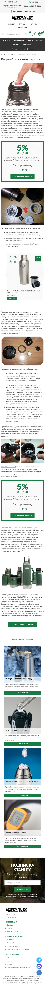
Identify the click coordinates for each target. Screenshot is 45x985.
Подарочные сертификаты (22, 49)
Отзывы (34, 24)
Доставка (10, 925)
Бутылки (16, 44)
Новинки (10, 961)
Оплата (9, 928)
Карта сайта (11, 943)
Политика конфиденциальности (18, 967)
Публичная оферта (13, 946)
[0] (40, 34)
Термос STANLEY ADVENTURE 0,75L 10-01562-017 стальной (24, 292)
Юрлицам (22, 24)
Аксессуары (27, 44)
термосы (13, 109)
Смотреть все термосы (22, 176)
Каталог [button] (11, 24)
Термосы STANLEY (8, 467)
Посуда (39, 40)
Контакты (22, 28)
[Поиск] (3, 34)
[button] (11, 7)
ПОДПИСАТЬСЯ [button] (23, 890)
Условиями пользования (27, 896)
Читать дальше (22, 692)
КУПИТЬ (12, 298)
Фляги (30, 40)
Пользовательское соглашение (18, 949)
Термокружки (19, 40)
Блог (8, 958)
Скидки (9, 964)
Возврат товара (12, 932)
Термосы (6, 40)
